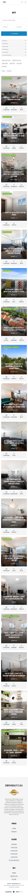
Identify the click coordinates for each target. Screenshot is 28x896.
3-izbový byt (14, 854)
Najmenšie (19, 63)
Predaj (3, 70)
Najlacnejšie (5, 63)
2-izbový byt (14, 850)
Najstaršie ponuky (16, 60)
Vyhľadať (15, 33)
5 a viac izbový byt (14, 860)
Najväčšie (4, 66)
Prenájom (9, 70)
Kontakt (14, 879)
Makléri (14, 873)
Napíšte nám (14, 876)
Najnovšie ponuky (6, 60)
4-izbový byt (14, 857)
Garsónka (14, 844)
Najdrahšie (12, 63)
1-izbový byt (14, 847)
